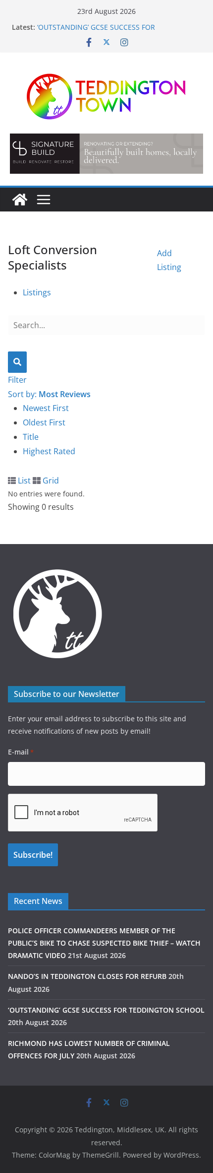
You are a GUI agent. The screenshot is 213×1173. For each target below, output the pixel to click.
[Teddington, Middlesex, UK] (20, 199)
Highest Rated (49, 451)
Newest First (46, 408)
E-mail (21, 752)
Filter (17, 379)
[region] (106, 153)
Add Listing (169, 260)
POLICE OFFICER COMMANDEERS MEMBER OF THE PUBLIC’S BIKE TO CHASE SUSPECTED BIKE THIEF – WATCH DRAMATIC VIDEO (104, 943)
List (23, 480)
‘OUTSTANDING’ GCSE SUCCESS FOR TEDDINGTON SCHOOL (96, 32)
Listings (37, 292)
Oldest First (44, 422)
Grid (50, 480)
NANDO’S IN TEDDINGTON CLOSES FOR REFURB (87, 976)
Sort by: (49, 394)
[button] (106, 153)
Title (31, 436)
